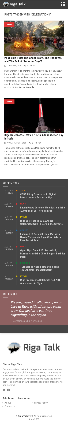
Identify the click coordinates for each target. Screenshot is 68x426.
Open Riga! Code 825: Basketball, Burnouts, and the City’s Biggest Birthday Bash (42, 253)
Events (24, 217)
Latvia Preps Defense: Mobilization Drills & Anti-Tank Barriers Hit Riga (42, 209)
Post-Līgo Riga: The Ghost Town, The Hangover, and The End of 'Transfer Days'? (33, 59)
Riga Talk (23, 416)
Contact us (10, 406)
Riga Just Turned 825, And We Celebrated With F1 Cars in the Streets (41, 222)
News (9, 24)
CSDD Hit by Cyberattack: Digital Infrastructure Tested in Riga (38, 196)
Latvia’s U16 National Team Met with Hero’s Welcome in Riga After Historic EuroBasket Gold (41, 237)
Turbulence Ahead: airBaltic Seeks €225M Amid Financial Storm (39, 268)
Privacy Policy (41, 402)
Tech (22, 190)
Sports (24, 230)
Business (25, 263)
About (8, 402)
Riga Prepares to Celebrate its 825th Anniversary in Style (40, 281)
